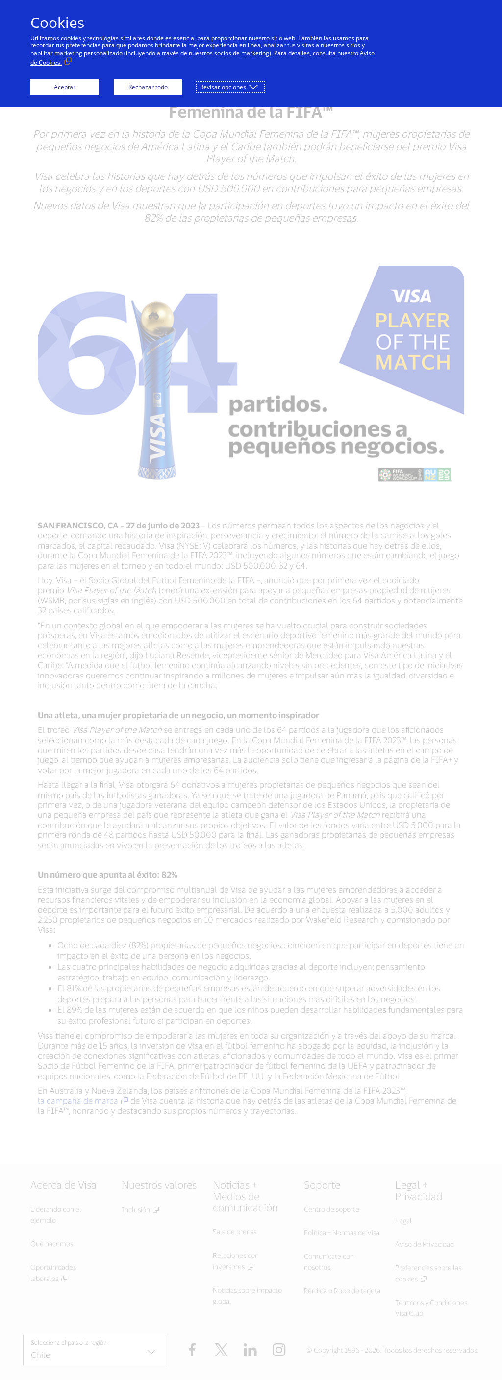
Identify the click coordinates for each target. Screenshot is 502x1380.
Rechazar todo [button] (148, 87)
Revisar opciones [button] (223, 87)
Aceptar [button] (64, 87)
